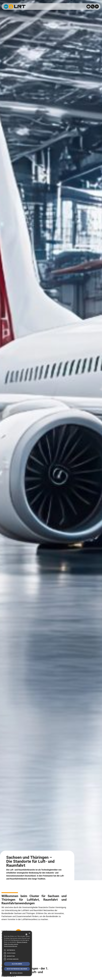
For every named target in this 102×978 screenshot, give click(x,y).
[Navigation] (97, 6)
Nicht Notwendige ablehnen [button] (17, 969)
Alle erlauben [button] (17, 964)
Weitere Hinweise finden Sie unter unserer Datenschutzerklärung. (15, 944)
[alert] (17, 953)
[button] (5, 959)
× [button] (29, 933)
